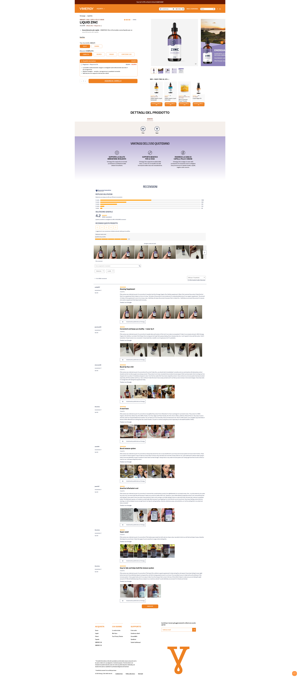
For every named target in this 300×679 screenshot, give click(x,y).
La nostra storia (116, 630)
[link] (107, 216)
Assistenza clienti (135, 633)
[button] (220, 9)
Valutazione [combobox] (98, 271)
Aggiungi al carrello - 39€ (156, 104)
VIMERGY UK (98, 642)
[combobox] (207, 9)
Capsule (97, 639)
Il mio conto (134, 630)
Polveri (97, 636)
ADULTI (85, 46)
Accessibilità (134, 636)
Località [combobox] (109, 271)
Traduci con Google (126, 302)
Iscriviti (194, 631)
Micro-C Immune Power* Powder (183, 100)
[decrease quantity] (81, 81)
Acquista (100, 9)
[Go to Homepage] (86, 9)
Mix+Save (114, 633)
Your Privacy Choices (117, 636)
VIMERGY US (98, 645)
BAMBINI (97, 46)
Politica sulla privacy (130, 673)
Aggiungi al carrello (113, 81)
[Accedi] (217, 9)
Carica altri (150, 606)
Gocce (96, 630)
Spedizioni (133, 639)
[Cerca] (213, 9)
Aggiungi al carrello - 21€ (198, 104)
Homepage (82, 16)
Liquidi (96, 633)
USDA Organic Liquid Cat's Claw (170, 99)
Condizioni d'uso (119, 673)
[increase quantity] (86, 81)
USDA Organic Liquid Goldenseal (156, 99)
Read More (82, 37)
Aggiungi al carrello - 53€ (184, 104)
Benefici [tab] (150, 119)
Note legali (140, 673)
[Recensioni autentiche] (104, 190)
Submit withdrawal (135, 642)
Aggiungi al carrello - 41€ (170, 104)
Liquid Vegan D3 (197, 98)
